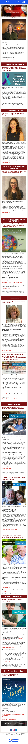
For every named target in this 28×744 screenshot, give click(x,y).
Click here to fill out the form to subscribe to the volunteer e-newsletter (13, 398)
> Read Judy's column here (8, 59)
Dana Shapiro (6, 393)
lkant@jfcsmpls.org (7, 591)
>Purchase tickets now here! (9, 719)
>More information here (7, 661)
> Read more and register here (9, 391)
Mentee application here (8, 647)
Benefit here (5, 716)
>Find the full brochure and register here (12, 282)
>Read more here (6, 101)
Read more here (6, 162)
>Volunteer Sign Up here (8, 288)
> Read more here (6, 350)
